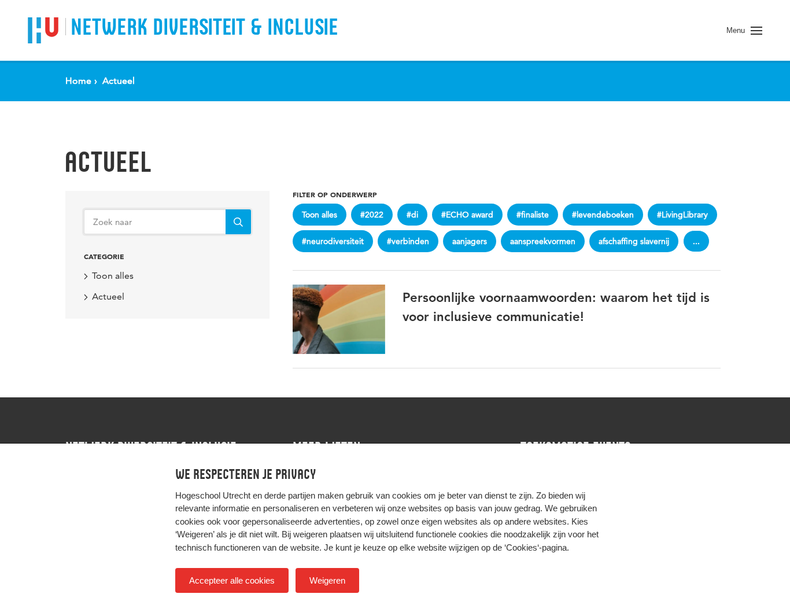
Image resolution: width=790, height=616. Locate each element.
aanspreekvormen (542, 241)
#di (412, 214)
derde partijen (289, 495)
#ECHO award (467, 214)
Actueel (108, 162)
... (696, 241)
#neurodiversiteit (333, 241)
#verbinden (408, 241)
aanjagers (469, 241)
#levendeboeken (603, 214)
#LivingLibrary (682, 214)
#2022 (371, 214)
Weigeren (327, 580)
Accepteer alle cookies (232, 580)
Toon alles (113, 275)
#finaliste (532, 214)
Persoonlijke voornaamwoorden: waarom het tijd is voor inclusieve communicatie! (556, 308)
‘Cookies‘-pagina (535, 547)
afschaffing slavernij (634, 241)
